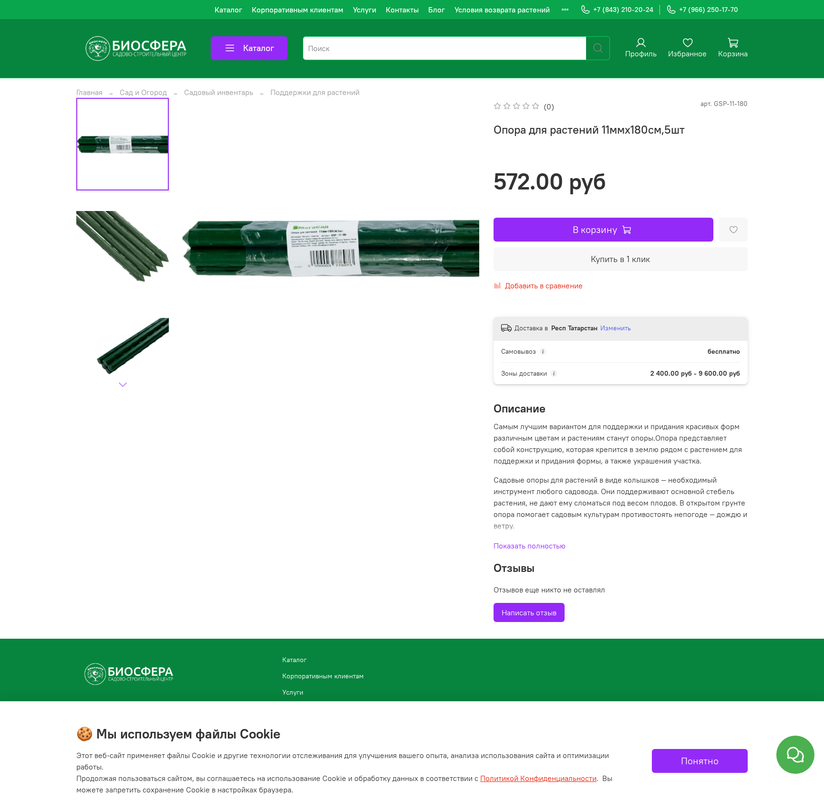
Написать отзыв (529, 612)
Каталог (228, 9)
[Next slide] (122, 384)
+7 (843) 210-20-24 (623, 9)
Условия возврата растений (502, 9)
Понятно (700, 761)
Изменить (615, 328)
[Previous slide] (199, 247)
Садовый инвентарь (218, 92)
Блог (436, 9)
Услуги (364, 9)
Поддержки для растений (315, 92)
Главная (89, 92)
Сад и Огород (143, 92)
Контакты (402, 9)
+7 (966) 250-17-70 (708, 9)
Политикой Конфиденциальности (538, 778)
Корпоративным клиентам (297, 9)
